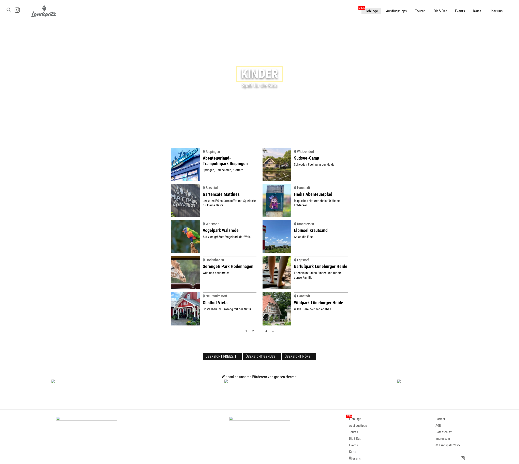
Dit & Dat (440, 11)
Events (460, 11)
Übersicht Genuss (260, 356)
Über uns (496, 11)
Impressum (442, 439)
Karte (477, 11)
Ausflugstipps (396, 11)
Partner (440, 419)
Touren (420, 11)
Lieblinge (371, 11)
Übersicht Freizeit (221, 356)
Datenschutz (443, 432)
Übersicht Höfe (297, 356)
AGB (438, 426)
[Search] (8, 9)
